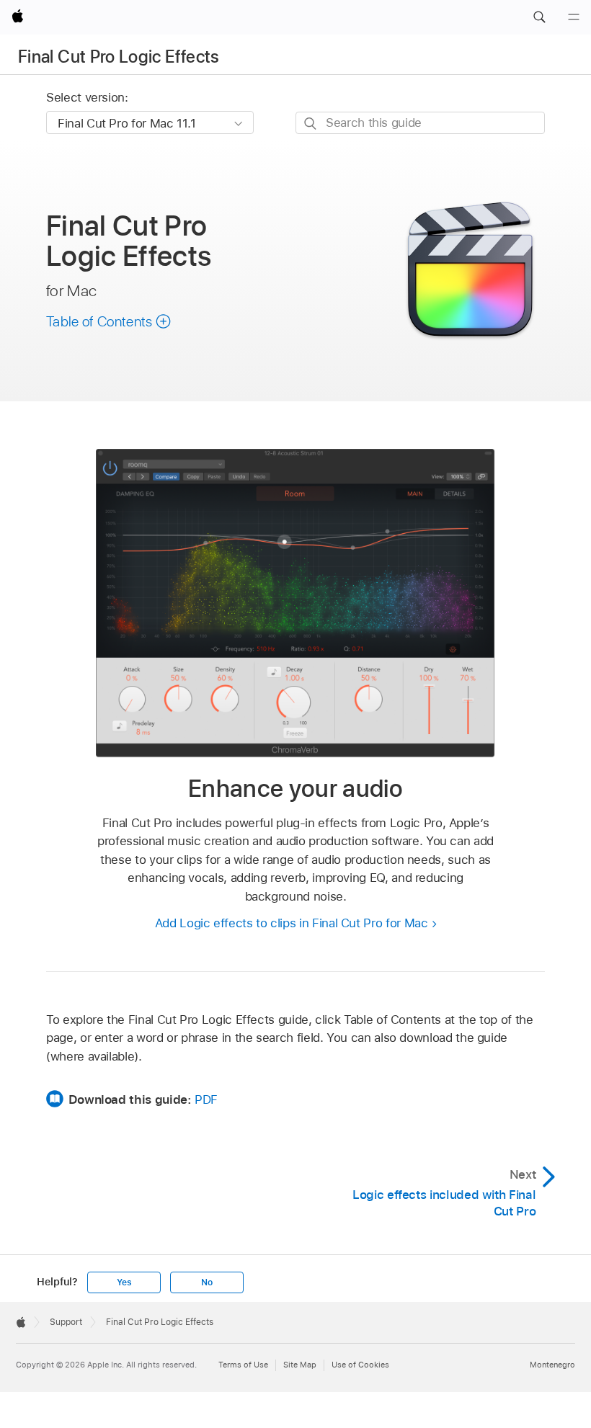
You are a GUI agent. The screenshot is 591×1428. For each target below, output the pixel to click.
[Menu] (573, 17)
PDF (206, 1099)
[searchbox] (420, 123)
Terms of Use (243, 1365)
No (207, 1282)
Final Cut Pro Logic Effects (119, 56)
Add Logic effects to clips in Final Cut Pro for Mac (291, 923)
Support (66, 1322)
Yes (124, 1282)
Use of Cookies (360, 1365)
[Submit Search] (311, 123)
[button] (539, 17)
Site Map (299, 1365)
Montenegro (552, 1365)
